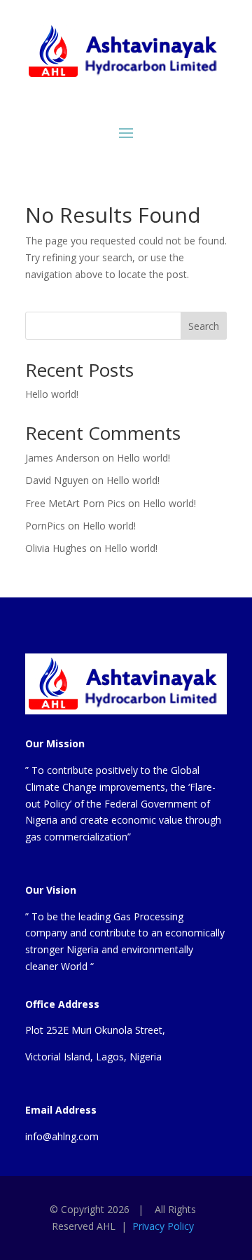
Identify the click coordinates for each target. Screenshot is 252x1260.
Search (203, 326)
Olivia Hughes (56, 548)
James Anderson (62, 457)
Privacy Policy (163, 1226)
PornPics (45, 525)
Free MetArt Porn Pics (75, 503)
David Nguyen (57, 480)
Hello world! (51, 394)
